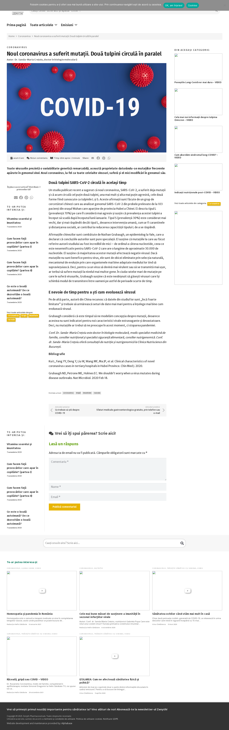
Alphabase (66, 723)
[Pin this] (103, 158)
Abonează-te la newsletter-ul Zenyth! (142, 709)
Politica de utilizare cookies (89, 719)
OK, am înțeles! (174, 5)
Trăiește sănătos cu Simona (181, 568)
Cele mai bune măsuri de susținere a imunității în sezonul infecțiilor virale (109, 615)
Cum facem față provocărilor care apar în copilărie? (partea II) (22, 266)
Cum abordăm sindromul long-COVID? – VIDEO (196, 156)
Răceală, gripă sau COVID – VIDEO (27, 679)
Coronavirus (17, 47)
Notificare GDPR (110, 719)
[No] (224, 5)
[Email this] (93, 158)
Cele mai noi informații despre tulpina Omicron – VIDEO (195, 119)
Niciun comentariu (39, 158)
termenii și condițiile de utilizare (59, 719)
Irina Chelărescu (159, 624)
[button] (56, 25)
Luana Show (27, 568)
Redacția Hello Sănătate (17, 624)
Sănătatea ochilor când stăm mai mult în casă (181, 613)
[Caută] (182, 543)
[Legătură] (18, 11)
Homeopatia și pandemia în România (30, 613)
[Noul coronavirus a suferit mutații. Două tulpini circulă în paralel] (87, 65)
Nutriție (98, 568)
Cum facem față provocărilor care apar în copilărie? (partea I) (22, 242)
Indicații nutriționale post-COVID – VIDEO (197, 192)
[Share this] (98, 158)
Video (38, 568)
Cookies (192, 5)
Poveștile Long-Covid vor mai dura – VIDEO (197, 82)
